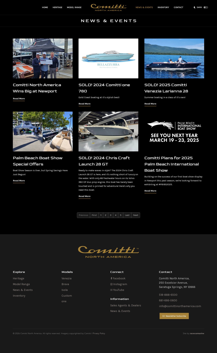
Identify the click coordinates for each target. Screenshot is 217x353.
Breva (65, 284)
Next (135, 215)
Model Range (21, 284)
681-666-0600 (168, 300)
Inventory (19, 295)
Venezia (67, 278)
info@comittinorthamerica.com (180, 306)
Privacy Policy (99, 333)
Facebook (118, 278)
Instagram (119, 284)
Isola (65, 290)
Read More (19, 98)
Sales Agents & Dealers (125, 305)
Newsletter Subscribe (175, 316)
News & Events (23, 290)
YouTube (118, 290)
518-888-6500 (168, 294)
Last (127, 215)
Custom (67, 295)
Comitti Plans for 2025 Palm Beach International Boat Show (171, 164)
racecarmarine (197, 333)
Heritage (18, 278)
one (64, 301)
